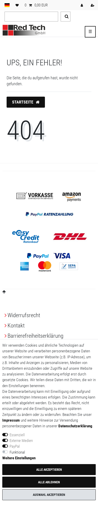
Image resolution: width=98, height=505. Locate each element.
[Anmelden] (82, 5)
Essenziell (17, 435)
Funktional (17, 452)
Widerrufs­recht (24, 315)
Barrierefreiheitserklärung (35, 335)
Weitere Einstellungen (19, 458)
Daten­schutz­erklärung (75, 426)
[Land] (7, 5)
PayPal (15, 446)
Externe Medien (21, 440)
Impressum (11, 420)
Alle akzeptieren (49, 469)
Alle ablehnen (49, 482)
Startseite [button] (23, 102)
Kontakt (16, 325)
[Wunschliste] (17, 5)
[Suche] (65, 16)
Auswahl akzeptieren (49, 495)
